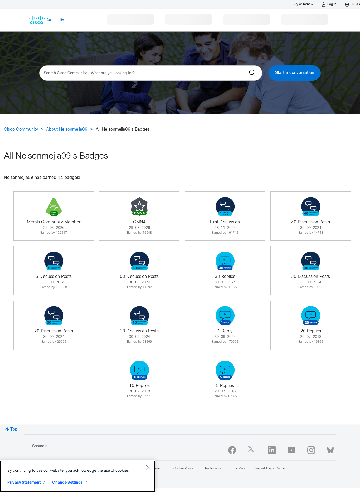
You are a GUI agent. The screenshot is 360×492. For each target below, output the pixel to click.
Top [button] (14, 429)
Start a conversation (294, 73)
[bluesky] (330, 449)
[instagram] (311, 450)
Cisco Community (21, 129)
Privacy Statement (24, 482)
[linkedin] (272, 450)
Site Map (238, 468)
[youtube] (291, 450)
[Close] (148, 467)
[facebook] (232, 450)
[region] (77, 476)
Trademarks (213, 468)
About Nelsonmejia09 (66, 129)
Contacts (39, 446)
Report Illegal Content (271, 468)
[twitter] (252, 450)
